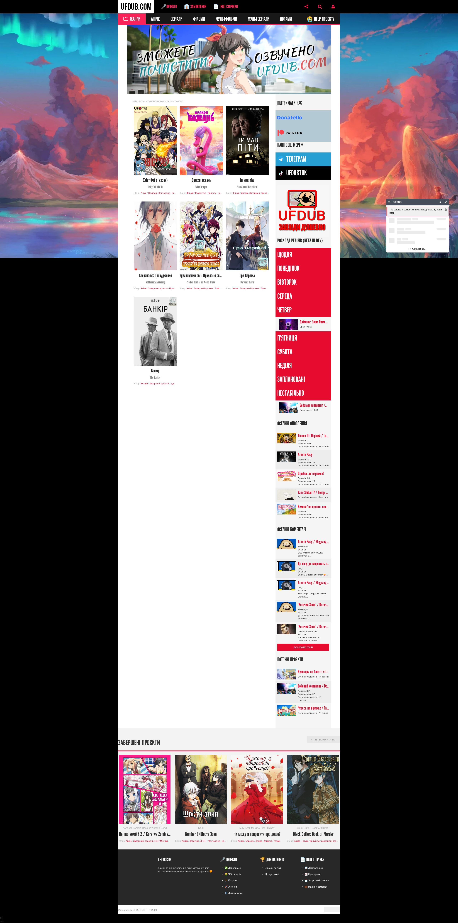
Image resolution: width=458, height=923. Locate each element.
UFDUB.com (136, 6)
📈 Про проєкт (312, 874)
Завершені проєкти (259, 192)
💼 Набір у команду (315, 886)
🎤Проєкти (169, 6)
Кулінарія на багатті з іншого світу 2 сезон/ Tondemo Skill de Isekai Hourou (313, 671)
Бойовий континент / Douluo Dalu (313, 405)
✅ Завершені (233, 867)
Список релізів (273, 867)
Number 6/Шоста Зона (201, 834)
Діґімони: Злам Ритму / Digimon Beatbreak (313, 321)
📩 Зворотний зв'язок (316, 880)
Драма (244, 192)
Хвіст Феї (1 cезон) (155, 183)
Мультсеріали (258, 19)
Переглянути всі (324, 739)
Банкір (155, 374)
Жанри (135, 19)
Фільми (199, 19)
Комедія (176, 192)
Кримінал (315, 840)
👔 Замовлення (195, 6)
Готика (305, 840)
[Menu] (389, 202)
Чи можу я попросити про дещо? (257, 834)
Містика (164, 840)
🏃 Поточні (231, 880)
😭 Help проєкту (321, 19)
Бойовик (249, 840)
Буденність (176, 383)
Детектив (194, 840)
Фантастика (164, 192)
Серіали (176, 19)
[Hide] (446, 202)
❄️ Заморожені (233, 893)
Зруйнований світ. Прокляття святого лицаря (201, 279)
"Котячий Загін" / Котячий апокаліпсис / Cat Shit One (313, 604)
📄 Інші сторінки (225, 6)
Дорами (286, 19)
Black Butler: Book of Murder (313, 834)
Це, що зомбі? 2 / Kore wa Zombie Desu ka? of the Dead (145, 834)
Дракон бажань (201, 183)
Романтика (200, 192)
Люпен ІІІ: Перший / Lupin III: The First (313, 435)
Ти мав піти (247, 183)
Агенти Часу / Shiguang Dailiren (313, 541)
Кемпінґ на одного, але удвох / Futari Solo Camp (313, 506)
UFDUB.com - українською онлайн (152, 101)
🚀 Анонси (231, 886)
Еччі (217, 288)
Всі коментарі (303, 647)
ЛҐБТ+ (203, 840)
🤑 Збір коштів (233, 874)
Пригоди (152, 192)
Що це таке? (272, 874)
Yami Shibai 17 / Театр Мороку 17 (313, 492)
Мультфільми (226, 19)
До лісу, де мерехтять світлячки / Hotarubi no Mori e (313, 563)
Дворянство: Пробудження (155, 279)
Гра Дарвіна (247, 279)
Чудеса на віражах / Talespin (313, 708)
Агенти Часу (305, 454)
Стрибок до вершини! (311, 473)
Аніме (155, 19)
